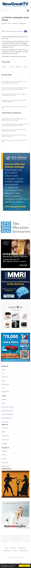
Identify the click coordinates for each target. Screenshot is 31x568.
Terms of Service (22, 548)
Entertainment (5, 391)
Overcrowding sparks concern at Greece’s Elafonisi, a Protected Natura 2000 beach (14, 95)
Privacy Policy (5, 435)
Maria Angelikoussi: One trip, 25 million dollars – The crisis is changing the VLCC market (14, 82)
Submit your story (23, 550)
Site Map (4, 443)
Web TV (4, 431)
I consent (24, 565)
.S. (3, 373)
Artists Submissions (7, 418)
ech (3, 388)
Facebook (4, 451)
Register (4, 399)
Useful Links (5, 422)
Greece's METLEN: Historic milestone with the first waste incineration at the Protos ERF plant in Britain (15, 88)
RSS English (5, 462)
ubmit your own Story (8, 407)
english (4, 66)
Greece (4, 369)
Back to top (16, 538)
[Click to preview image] (15, 31)
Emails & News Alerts (7, 414)
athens (25, 66)
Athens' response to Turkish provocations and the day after (14, 107)
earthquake (18, 66)
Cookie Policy (13, 548)
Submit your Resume (7, 410)
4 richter (11, 66)
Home (6, 548)
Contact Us (5, 428)
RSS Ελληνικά (5, 466)
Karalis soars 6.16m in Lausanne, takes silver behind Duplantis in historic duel (14, 101)
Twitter (3, 454)
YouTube (4, 458)
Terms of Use (5, 439)
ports (3, 380)
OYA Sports (6, 384)
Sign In (4, 403)
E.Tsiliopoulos (22, 23)
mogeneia (5, 377)
